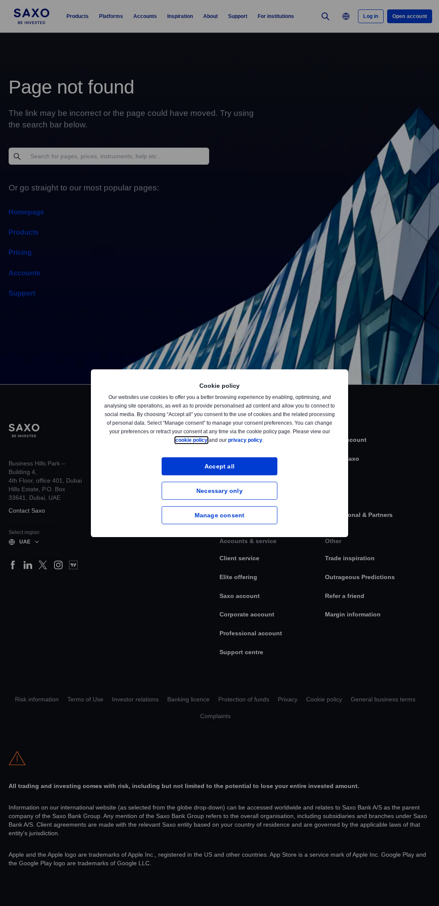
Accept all (220, 466)
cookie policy (211, 440)
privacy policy (265, 440)
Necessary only (219, 490)
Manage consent (220, 515)
